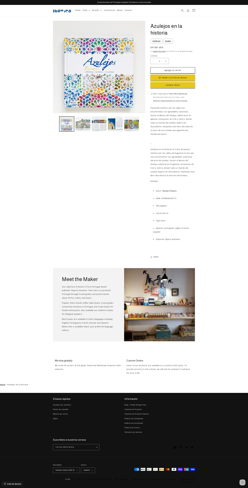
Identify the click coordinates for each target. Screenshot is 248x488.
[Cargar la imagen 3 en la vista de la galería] (99, 123)
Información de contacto (186, 479)
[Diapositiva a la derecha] (142, 124)
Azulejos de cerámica (62, 405)
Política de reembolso (121, 479)
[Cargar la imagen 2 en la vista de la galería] (82, 123)
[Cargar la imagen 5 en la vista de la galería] (131, 123)
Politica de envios (132, 427)
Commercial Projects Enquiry (137, 414)
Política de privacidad (138, 479)
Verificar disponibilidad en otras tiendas (170, 100)
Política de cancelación (187, 482)
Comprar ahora (173, 85)
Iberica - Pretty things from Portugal (83, 479)
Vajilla (55, 418)
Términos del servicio (155, 479)
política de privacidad (134, 423)
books (168, 41)
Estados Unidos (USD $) (65, 470)
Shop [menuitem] (85, 10)
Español (87, 470)
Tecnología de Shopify (104, 479)
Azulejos (157, 41)
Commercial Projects (133, 409)
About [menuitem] (120, 10)
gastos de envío (160, 51)
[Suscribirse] (96, 447)
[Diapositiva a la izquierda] (56, 124)
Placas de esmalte (60, 409)
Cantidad (153, 56)
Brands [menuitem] (95, 10)
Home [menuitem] (78, 10)
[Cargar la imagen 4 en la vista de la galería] (115, 123)
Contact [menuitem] (128, 10)
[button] (182, 10)
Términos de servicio (133, 432)
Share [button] (155, 257)
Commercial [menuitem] (109, 10)
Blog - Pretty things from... (136, 405)
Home (2, 384)
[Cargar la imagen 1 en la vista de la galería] (66, 123)
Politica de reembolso (134, 418)
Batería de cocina (60, 414)
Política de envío (170, 479)
